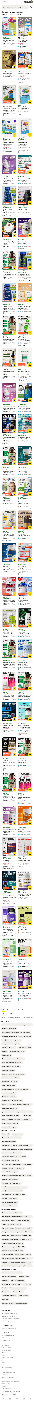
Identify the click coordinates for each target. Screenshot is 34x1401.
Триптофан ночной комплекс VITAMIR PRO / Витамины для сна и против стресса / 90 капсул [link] (9, 930)
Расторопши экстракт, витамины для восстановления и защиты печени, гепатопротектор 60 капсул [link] (24, 470)
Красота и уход (6, 1355)
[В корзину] (14, 34)
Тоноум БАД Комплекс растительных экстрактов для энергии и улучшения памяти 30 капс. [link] (24, 307)
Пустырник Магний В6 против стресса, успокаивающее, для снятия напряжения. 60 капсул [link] (9, 275)
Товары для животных (8, 1370)
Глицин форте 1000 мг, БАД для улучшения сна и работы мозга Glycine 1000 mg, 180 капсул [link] (9, 534)
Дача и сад (5, 1360)
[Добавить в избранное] (14, 18)
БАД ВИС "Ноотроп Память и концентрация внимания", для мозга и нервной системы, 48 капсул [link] (9, 41)
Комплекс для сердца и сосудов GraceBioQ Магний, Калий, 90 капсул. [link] (9, 600)
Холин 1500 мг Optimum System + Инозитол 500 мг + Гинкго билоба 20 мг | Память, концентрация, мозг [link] (24, 632)
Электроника (5, 1345)
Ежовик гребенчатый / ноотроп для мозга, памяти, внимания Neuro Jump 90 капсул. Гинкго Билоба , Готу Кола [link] (9, 830)
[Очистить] (26, 7)
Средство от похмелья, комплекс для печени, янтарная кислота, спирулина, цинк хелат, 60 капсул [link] (24, 695)
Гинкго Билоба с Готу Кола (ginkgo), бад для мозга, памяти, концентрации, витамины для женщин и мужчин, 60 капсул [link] (24, 275)
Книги (3, 1362)
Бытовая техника (6, 1340)
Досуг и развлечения (8, 1335)
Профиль (30, 1398)
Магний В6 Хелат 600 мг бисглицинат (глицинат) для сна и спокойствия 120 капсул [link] (24, 994)
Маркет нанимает (7, 1386)
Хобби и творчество (7, 1357)
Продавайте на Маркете (8, 1316)
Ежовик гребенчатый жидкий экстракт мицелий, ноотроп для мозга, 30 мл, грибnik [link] (9, 372)
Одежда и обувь (6, 1347)
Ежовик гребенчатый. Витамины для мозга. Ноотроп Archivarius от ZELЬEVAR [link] (9, 896)
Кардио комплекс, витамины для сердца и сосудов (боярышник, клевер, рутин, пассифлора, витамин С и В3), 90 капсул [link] (9, 796)
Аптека (4, 1352)
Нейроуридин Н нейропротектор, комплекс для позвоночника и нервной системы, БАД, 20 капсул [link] (23, 567)
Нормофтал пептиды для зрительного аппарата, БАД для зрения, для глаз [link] (24, 372)
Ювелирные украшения (8, 1377)
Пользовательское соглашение (10, 1381)
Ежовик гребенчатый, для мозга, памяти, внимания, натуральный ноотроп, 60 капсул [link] (9, 339)
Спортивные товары (7, 1367)
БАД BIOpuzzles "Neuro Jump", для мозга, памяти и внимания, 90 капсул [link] (9, 179)
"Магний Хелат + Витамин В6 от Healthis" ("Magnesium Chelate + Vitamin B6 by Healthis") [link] (24, 663)
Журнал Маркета (6, 1388)
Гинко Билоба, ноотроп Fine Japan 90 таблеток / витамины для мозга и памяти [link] (9, 109)
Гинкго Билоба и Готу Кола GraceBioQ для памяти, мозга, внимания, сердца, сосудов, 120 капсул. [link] (24, 438)
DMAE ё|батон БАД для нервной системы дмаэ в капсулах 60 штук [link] (9, 695)
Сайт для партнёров (7, 1321)
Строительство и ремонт (9, 1372)
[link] (17, 1024)
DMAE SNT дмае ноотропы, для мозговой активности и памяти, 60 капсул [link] (24, 41)
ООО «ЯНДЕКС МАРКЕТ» (13, 1392)
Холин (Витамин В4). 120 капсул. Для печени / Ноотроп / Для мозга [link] (24, 179)
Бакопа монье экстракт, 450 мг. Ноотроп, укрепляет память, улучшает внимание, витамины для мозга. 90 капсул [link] (9, 861)
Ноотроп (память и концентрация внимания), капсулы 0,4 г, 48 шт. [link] (24, 109)
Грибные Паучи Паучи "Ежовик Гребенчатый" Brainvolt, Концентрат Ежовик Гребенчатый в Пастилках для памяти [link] (9, 242)
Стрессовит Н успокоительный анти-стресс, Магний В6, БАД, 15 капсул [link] (24, 339)
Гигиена (4, 1342)
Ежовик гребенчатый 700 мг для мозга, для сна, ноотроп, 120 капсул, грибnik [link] (24, 242)
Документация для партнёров (10, 1318)
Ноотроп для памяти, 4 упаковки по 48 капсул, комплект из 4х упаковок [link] (9, 143)
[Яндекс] (14, 1394)
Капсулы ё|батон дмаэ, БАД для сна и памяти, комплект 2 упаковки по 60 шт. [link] (24, 798)
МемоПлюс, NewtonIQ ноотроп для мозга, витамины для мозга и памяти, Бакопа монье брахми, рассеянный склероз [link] (24, 895)
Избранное (17, 1398)
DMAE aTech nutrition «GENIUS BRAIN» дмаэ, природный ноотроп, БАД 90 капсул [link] (9, 761)
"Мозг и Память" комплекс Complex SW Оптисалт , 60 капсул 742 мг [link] (9, 962)
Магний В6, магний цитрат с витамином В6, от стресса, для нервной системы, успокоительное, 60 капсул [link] (24, 830)
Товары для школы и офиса (9, 1365)
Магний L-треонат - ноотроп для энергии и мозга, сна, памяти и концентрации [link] (24, 502)
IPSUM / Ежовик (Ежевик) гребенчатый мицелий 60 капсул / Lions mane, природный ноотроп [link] (24, 930)
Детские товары (6, 1374)
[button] (31, 7)
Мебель (4, 1338)
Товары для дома (6, 1350)
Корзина (23, 1398)
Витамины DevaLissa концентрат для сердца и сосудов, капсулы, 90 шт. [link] (24, 861)
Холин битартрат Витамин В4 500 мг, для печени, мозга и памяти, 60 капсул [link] (8, 470)
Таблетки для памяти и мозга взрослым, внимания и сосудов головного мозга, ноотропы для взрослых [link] (9, 632)
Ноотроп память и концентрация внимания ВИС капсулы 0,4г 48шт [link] (23, 143)
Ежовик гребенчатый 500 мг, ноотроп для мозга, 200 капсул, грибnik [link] (9, 438)
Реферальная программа (9, 1328)
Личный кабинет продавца (9, 1313)
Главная (3, 1398)
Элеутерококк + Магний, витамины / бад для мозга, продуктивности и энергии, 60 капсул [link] (8, 307)
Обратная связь (6, 1383)
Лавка (10, 1398)
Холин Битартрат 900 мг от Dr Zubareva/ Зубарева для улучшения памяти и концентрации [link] (24, 726)
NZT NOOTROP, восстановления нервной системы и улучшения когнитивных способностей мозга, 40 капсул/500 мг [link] (24, 210)
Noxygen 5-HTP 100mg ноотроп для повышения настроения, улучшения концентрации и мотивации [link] (24, 74)
